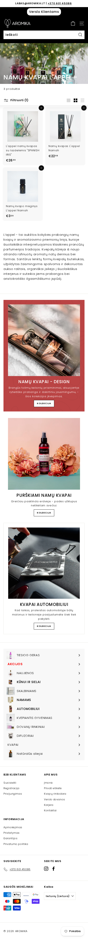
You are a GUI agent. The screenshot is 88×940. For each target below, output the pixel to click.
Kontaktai (50, 810)
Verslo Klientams (44, 11)
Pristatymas (11, 833)
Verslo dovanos (54, 799)
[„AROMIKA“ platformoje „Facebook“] (53, 869)
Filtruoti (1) (19, 100)
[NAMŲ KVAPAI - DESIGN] (44, 340)
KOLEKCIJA (44, 403)
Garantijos (10, 838)
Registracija (11, 788)
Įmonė (48, 782)
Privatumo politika (15, 844)
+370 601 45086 (60, 3)
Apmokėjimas (12, 827)
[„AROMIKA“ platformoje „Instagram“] (46, 869)
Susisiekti (9, 782)
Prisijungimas (12, 793)
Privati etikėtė (53, 788)
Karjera (48, 805)
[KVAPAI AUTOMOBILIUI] (44, 563)
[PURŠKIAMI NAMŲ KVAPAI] (44, 454)
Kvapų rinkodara (55, 793)
